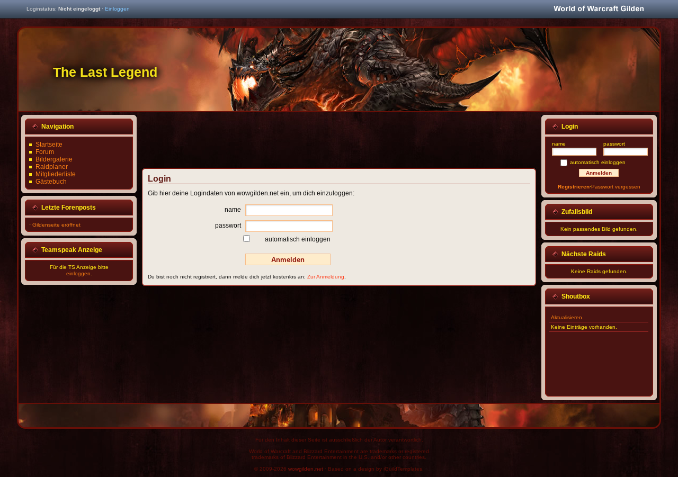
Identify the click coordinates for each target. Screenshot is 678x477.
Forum (44, 152)
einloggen (78, 273)
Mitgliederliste (55, 174)
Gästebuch (51, 181)
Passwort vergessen (615, 187)
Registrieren (574, 187)
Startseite (49, 144)
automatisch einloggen (298, 239)
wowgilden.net (305, 469)
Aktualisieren (566, 317)
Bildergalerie (54, 159)
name (233, 209)
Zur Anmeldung (325, 277)
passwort (228, 225)
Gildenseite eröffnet (56, 225)
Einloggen (117, 9)
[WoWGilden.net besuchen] (599, 9)
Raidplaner (51, 166)
